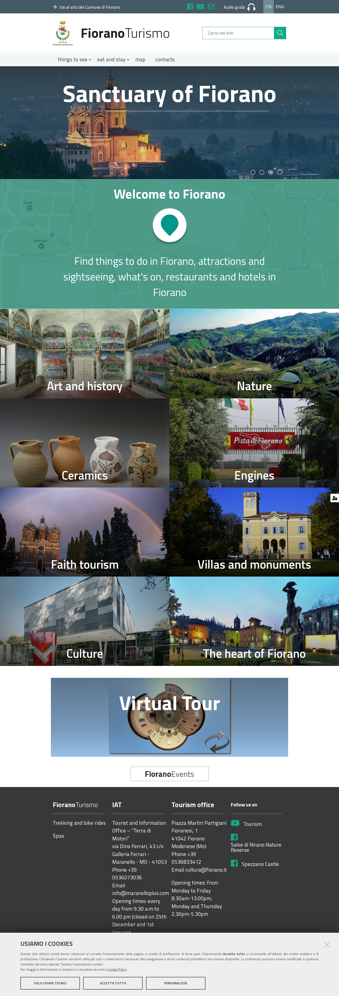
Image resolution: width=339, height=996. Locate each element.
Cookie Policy (117, 969)
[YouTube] (200, 7)
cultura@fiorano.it (206, 870)
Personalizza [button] (175, 983)
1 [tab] (252, 172)
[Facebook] (190, 7)
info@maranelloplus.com (140, 893)
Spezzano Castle (260, 864)
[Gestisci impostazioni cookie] (334, 498)
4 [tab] (279, 172)
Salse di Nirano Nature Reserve (256, 847)
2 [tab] (261, 172)
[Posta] (211, 7)
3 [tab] (270, 172)
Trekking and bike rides (79, 823)
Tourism (252, 824)
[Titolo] (169, 244)
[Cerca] (280, 33)
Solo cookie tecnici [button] (50, 983)
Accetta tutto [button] (113, 983)
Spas (58, 836)
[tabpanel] (169, 122)
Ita (268, 6)
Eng (280, 6)
